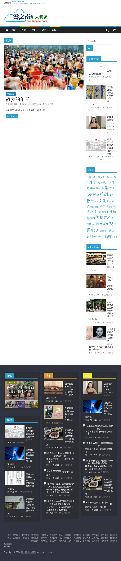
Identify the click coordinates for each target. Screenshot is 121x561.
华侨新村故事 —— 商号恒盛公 (69, 412)
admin (24, 104)
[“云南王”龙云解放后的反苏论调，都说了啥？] (96, 148)
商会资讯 (77, 540)
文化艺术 (11, 382)
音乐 (100, 236)
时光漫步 (10, 93)
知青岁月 (62, 540)
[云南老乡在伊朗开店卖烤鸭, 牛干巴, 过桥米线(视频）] (53, 428)
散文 (96, 201)
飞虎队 (108, 236)
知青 (104, 211)
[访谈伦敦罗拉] (96, 101)
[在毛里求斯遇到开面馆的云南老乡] (98, 425)
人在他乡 (53, 535)
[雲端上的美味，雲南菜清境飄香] (98, 443)
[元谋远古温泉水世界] (96, 253)
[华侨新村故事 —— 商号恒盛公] (53, 406)
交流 (98, 177)
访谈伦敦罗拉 (18, 2)
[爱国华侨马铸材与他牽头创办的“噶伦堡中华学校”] (14, 497)
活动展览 (35, 535)
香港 (115, 237)
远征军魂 (86, 538)
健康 (102, 177)
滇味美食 (86, 535)
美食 (52, 104)
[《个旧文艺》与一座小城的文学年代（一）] (96, 71)
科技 (109, 211)
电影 (99, 211)
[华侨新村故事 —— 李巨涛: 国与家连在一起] (59, 453)
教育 (90, 200)
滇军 (102, 206)
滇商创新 (86, 540)
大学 (104, 187)
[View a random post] (114, 30)
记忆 (44, 30)
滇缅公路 (68, 538)
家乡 (47, 104)
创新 (111, 177)
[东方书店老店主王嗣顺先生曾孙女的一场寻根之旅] (96, 300)
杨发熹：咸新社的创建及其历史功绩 (110, 130)
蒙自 (94, 224)
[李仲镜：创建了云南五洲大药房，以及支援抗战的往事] (59, 483)
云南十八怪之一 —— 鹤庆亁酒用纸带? (110, 284)
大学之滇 (104, 538)
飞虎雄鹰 (77, 538)
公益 (107, 177)
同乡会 (90, 188)
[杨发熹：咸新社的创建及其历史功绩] (96, 123)
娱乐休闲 (113, 535)
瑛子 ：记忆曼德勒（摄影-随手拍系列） (20, 391)
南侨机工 (103, 182)
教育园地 (53, 538)
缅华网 (7, 546)
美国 (92, 217)
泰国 (97, 206)
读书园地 (25, 538)
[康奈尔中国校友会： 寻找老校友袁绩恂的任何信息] (14, 472)
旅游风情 (77, 535)
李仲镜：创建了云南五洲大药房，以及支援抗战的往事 (59, 491)
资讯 (14, 30)
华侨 (93, 181)
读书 (106, 230)
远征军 (92, 236)
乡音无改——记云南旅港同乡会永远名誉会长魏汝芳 (59, 508)
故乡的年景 (18, 99)
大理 (112, 188)
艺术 (107, 217)
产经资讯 (44, 535)
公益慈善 (68, 535)
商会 (97, 188)
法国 (92, 206)
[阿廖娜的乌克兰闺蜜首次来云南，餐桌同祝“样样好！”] (98, 460)
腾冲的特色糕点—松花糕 (98, 505)
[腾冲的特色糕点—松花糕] (95, 502)
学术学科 (44, 538)
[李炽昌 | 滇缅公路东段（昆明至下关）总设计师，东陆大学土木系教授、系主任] (96, 328)
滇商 (54, 30)
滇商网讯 (113, 540)
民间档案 (113, 538)
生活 (24, 30)
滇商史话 (104, 540)
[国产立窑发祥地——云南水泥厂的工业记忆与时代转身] (53, 382)
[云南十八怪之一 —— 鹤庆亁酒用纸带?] (96, 276)
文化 (34, 30)
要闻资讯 (16, 535)
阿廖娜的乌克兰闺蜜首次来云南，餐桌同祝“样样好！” (98, 468)
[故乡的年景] (44, 47)
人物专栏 (16, 538)
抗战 (104, 194)
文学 (109, 201)
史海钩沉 (95, 538)
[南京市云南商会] (52, 470)
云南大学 (90, 177)
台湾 (111, 182)
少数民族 (92, 194)
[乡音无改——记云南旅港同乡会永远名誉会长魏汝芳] (59, 501)
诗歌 (102, 231)
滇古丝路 (35, 540)
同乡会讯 (25, 535)
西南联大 (102, 224)
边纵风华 (53, 540)
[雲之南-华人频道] (7, 30)
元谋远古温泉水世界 (110, 257)
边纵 (111, 230)
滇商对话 (95, 540)
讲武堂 (95, 230)
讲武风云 (44, 540)
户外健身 (104, 535)
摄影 (112, 194)
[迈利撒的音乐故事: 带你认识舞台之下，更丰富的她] (14, 448)
